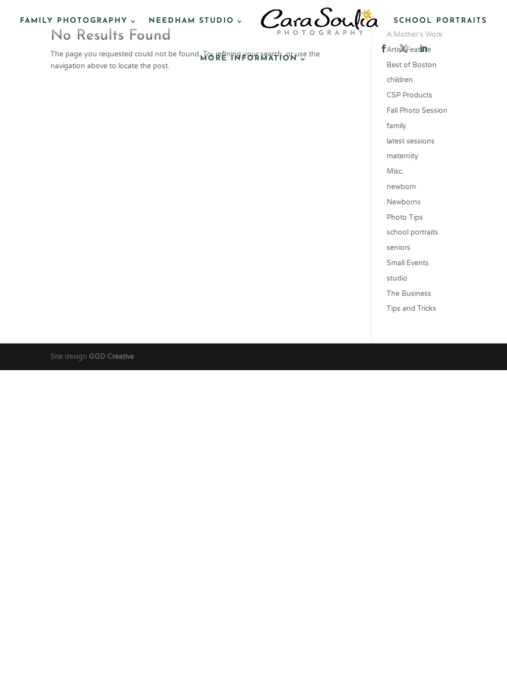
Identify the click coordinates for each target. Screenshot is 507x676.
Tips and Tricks (411, 308)
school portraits (412, 232)
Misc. (395, 171)
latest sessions (411, 141)
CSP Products (409, 95)
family (396, 126)
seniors (398, 247)
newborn (401, 187)
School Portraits (440, 21)
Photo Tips (405, 217)
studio (397, 278)
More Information (249, 58)
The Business (409, 294)
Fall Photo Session (417, 110)
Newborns (404, 202)
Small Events (408, 263)
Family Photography (74, 21)
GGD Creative (111, 356)
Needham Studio (191, 21)
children (400, 80)
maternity (402, 156)
